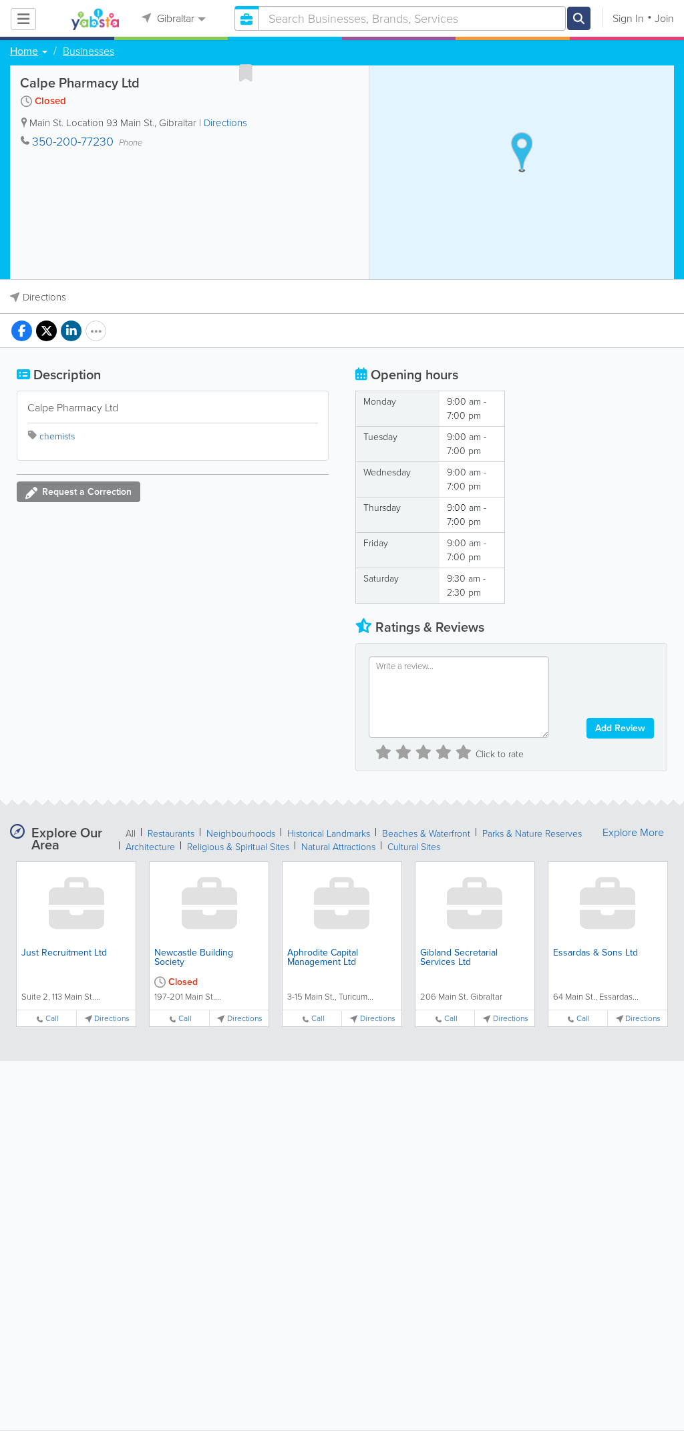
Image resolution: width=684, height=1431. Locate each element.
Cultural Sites (413, 847)
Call (52, 1018)
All (131, 834)
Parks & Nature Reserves (532, 834)
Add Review (620, 728)
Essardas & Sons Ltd (595, 953)
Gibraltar (174, 18)
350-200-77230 (73, 141)
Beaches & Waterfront (426, 834)
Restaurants (171, 834)
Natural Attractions (338, 847)
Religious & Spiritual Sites (238, 847)
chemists (57, 436)
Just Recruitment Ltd (64, 953)
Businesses (88, 51)
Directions (225, 123)
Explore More (633, 832)
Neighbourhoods (240, 834)
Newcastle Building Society (193, 957)
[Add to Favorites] (245, 72)
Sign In (628, 18)
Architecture (150, 847)
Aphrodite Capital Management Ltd (322, 957)
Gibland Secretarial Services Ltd (459, 957)
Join (664, 18)
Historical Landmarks (328, 834)
